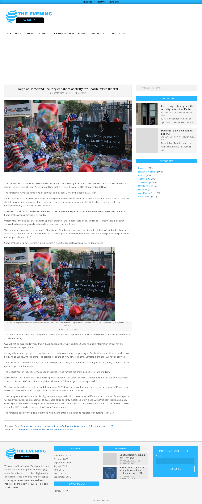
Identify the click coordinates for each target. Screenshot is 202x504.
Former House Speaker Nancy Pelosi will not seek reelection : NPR (131, 470)
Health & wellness (147, 171)
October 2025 (61, 459)
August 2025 (60, 466)
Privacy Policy (61, 490)
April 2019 (59, 469)
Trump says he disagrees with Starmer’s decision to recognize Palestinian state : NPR (67, 425)
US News (82, 93)
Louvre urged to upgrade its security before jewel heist (177, 108)
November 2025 (62, 455)
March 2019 (60, 473)
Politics (141, 175)
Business (142, 168)
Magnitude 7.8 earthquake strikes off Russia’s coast (45, 429)
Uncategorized (145, 185)
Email (158, 456)
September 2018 (62, 476)
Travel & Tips (145, 182)
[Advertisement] (101, 58)
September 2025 (62, 462)
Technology (144, 178)
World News (144, 196)
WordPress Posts (147, 192)
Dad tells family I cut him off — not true (132, 456)
